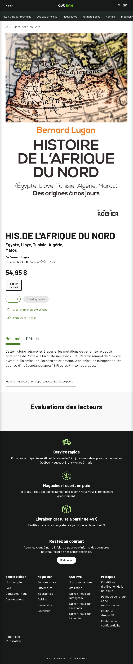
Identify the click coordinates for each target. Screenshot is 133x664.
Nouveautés (70, 16)
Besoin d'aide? (16, 577)
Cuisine (42, 599)
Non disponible (36, 299)
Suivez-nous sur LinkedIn (80, 616)
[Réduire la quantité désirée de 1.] (8, 299)
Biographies (45, 593)
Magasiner (44, 577)
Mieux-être (44, 605)
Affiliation (75, 588)
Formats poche (91, 16)
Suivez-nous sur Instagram (80, 596)
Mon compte (14, 582)
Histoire (10, 381)
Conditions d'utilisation (13, 639)
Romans (111, 16)
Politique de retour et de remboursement (113, 601)
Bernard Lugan (19, 257)
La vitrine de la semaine (17, 16)
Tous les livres (46, 582)
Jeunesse (43, 611)
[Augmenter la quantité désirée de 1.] (17, 299)
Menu (9, 5)
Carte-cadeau (15, 599)
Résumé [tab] (13, 338)
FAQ (8, 588)
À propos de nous (80, 582)
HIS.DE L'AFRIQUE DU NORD (27, 27)
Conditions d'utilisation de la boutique (112, 586)
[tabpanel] (66, 358)
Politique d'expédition (109, 613)
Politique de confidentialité (111, 623)
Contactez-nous (16, 593)
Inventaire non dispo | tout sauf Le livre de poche (45, 381)
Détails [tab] (32, 338)
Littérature (44, 588)
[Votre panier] (124, 5)
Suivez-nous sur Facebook (80, 606)
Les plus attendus (47, 16)
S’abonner (66, 560)
